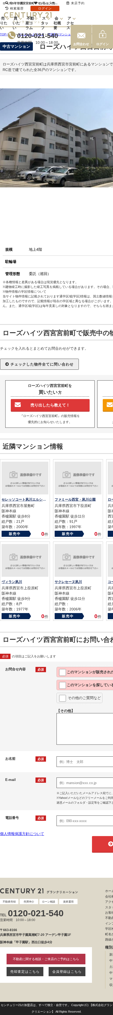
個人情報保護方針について (22, 834)
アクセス (70, 23)
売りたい (3, 23)
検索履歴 (17, 8)
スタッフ (44, 23)
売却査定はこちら (25, 972)
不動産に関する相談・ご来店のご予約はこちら (46, 959)
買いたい (16, 23)
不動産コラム (29, 23)
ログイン (102, 44)
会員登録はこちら (67, 972)
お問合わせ (81, 44)
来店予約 (78, 3)
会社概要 (57, 23)
